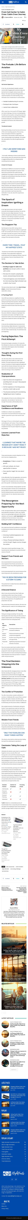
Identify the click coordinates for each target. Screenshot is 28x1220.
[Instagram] (15, 1179)
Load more (13, 1069)
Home (3, 7)
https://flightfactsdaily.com (14, 909)
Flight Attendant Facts (14, 948)
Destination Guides (14, 1049)
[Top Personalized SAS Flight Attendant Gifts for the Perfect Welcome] (18, 820)
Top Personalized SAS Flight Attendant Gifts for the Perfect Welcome (18, 828)
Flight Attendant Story (10, 7)
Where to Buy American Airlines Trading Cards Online (7, 889)
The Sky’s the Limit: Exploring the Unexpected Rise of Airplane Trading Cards (21, 890)
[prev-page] (3, 1013)
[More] (22, 24)
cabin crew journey (10, 866)
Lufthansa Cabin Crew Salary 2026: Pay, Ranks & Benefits (14, 979)
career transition (19, 866)
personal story (5, 871)
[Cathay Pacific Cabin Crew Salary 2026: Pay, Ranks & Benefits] (14, 940)
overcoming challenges (15, 868)
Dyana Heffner (9, 17)
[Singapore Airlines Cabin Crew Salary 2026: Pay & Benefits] (14, 996)
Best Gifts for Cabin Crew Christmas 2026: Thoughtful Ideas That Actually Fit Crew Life (17, 1064)
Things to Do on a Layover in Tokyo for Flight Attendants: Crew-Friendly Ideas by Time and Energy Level (18, 1054)
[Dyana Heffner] (3, 17)
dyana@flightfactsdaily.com (15, 1196)
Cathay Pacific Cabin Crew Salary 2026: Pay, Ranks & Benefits (14, 951)
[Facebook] (12, 1179)
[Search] (26, 2)
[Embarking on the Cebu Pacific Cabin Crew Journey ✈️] (7, 825)
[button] (2, 2)
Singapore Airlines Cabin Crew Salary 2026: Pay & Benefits (14, 1007)
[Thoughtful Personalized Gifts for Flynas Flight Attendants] (7, 844)
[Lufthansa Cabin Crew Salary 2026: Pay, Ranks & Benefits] (14, 968)
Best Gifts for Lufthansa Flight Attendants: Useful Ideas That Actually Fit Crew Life (18, 1095)
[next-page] (5, 1013)
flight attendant (5, 868)
